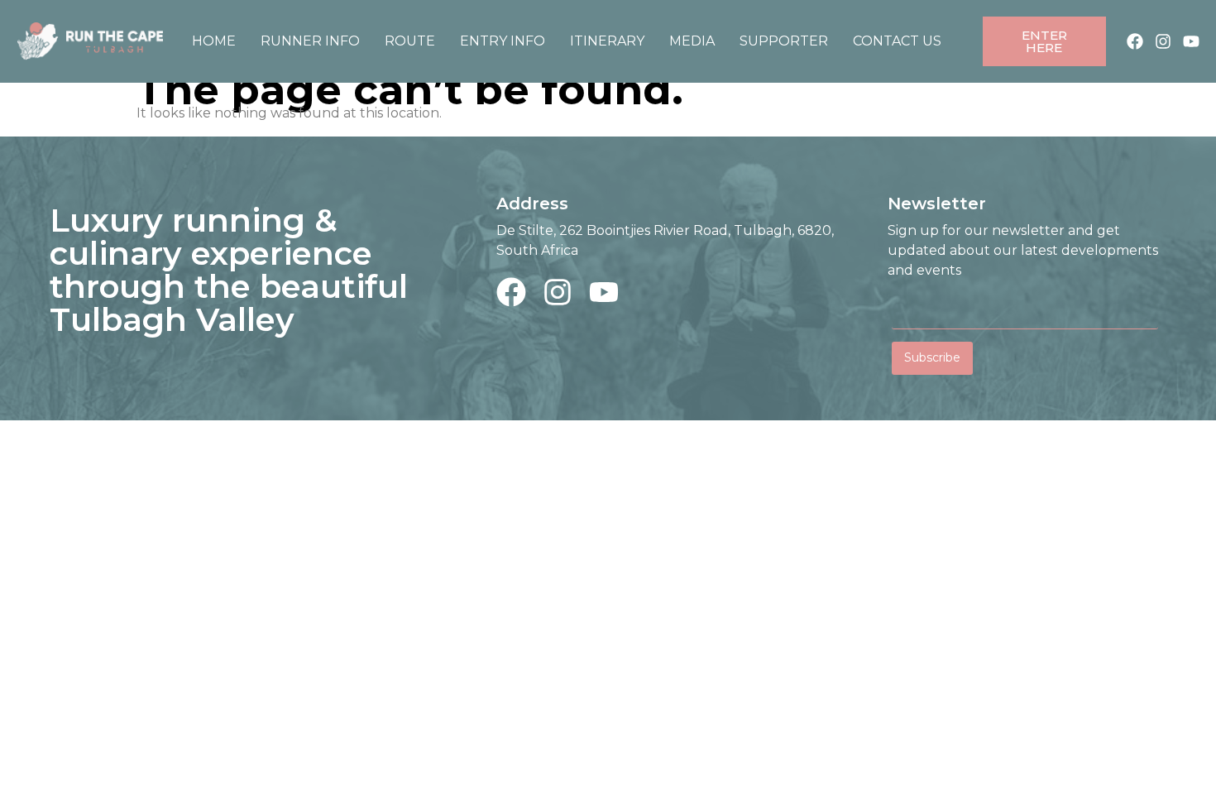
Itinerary (607, 41)
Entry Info (502, 41)
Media (692, 41)
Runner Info (310, 41)
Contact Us (897, 41)
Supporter (784, 41)
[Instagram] (1163, 41)
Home (214, 41)
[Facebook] (1135, 41)
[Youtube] (1191, 41)
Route (410, 41)
